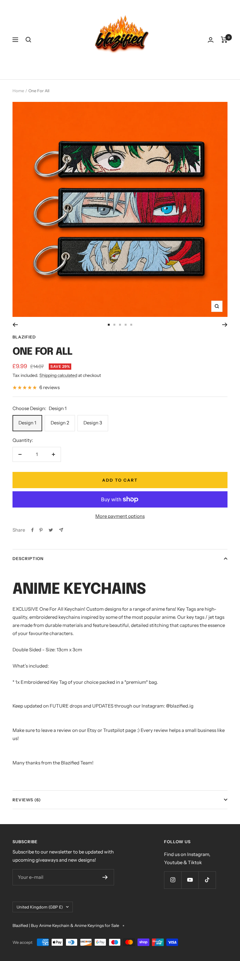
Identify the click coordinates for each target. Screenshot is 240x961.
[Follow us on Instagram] (172, 879)
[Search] (28, 40)
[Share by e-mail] (61, 530)
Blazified (24, 336)
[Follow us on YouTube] (189, 879)
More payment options (120, 516)
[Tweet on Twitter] (50, 530)
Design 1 (27, 423)
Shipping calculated (58, 375)
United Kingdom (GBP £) (40, 906)
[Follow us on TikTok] (207, 879)
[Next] (225, 325)
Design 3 (92, 423)
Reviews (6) (26, 799)
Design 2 (60, 423)
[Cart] (224, 40)
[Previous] (15, 325)
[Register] (105, 877)
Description (27, 558)
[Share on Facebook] (32, 530)
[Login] (210, 40)
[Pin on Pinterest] (40, 530)
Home (18, 90)
